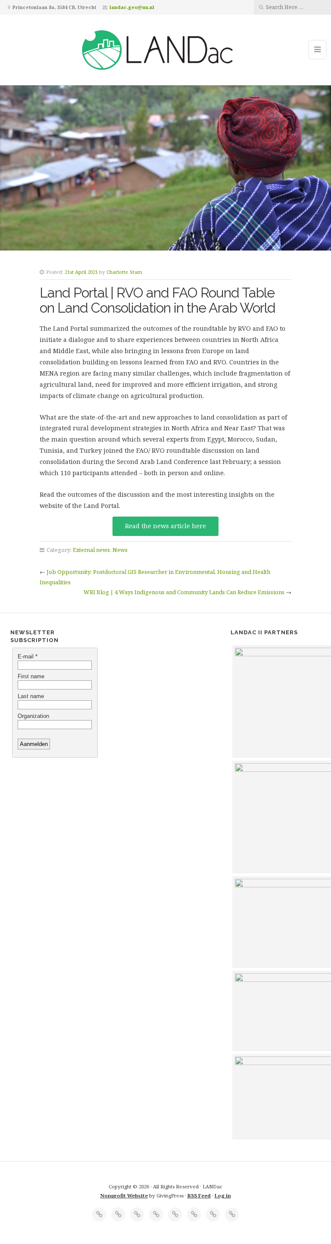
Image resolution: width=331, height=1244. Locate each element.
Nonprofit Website (124, 1195)
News (120, 550)
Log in (223, 1195)
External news (91, 550)
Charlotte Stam (124, 272)
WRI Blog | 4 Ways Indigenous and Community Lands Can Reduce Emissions (184, 592)
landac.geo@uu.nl (131, 7)
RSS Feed (199, 1195)
